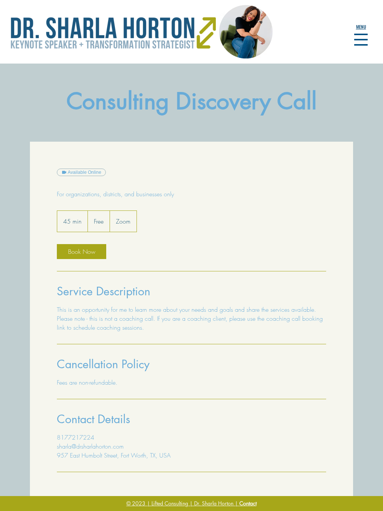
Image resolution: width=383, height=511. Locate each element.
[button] (361, 27)
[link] (81, 251)
